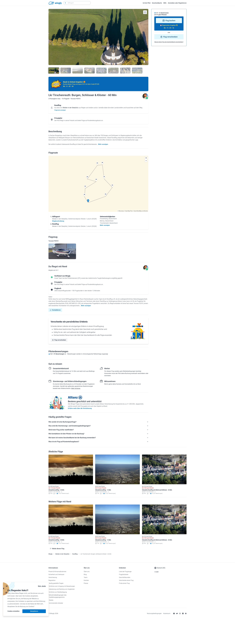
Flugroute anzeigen (60, 110)
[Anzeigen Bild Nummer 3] (77, 70)
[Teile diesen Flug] (145, 12)
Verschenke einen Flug (126, 580)
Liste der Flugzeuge (125, 571)
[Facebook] (174, 613)
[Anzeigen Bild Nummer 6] (113, 70)
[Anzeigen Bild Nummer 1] (53, 70)
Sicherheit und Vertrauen (56, 574)
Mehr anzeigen (103, 144)
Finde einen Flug (124, 583)
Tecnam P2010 (75, 99)
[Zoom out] (146, 160)
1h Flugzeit (66, 99)
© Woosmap (121, 211)
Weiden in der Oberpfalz (62, 554)
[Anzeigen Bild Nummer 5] (101, 70)
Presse (86, 583)
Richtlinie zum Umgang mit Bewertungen (61, 586)
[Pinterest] (186, 613)
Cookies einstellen (13, 611)
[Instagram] (180, 613)
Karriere (86, 580)
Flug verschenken (60, 340)
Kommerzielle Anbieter (55, 603)
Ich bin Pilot (146, 3)
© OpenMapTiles (128, 211)
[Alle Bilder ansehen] (98, 37)
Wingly (50, 554)
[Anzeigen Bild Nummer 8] (137, 70)
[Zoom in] (146, 158)
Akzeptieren (34, 611)
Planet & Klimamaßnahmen (57, 571)
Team (85, 577)
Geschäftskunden (124, 577)
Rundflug (75, 554)
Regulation (51, 580)
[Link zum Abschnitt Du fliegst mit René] (145, 99)
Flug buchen (170, 21)
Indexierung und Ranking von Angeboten (61, 589)
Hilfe (164, 3)
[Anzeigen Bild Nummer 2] (65, 70)
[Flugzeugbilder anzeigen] (62, 251)
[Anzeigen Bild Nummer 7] (125, 70)
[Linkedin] (183, 613)
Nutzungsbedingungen (154, 613)
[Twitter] (177, 613)
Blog (85, 574)
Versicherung (52, 577)
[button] (88, 201)
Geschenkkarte (157, 3)
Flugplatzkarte (123, 574)
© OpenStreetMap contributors (140, 211)
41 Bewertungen (164, 12)
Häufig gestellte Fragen (55, 583)
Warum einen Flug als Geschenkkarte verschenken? (168, 42)
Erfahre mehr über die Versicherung (80, 408)
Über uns (87, 571)
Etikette (50, 600)
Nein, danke (42, 586)
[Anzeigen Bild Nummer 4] (89, 70)
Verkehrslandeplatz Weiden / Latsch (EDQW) (82, 219)
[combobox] (77, 3)
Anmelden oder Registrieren (177, 3)
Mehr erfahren (75, 388)
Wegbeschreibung (58, 221)
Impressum (166, 613)
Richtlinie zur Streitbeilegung (57, 592)
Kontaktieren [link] (56, 310)
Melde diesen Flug (58, 548)
